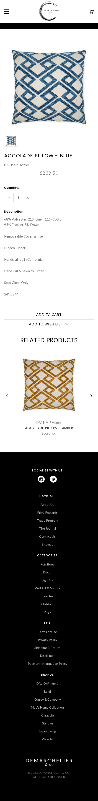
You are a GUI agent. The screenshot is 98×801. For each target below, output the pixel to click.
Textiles (47, 596)
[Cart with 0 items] (91, 11)
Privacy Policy (47, 640)
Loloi (47, 691)
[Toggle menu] (5, 11)
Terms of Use (47, 632)
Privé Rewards (47, 512)
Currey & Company (47, 699)
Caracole (47, 715)
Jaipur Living (47, 731)
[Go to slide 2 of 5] (88, 395)
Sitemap (47, 544)
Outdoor (47, 604)
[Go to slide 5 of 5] (9, 395)
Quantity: (11, 188)
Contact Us (47, 536)
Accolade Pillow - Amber (49, 428)
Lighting (47, 580)
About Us (47, 504)
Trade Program (47, 520)
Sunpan (47, 723)
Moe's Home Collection (47, 707)
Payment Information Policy (47, 663)
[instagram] (41, 479)
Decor (47, 572)
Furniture (47, 564)
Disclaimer (47, 655)
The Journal (47, 528)
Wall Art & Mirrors (47, 588)
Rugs (47, 612)
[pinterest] (53, 479)
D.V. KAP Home (47, 683)
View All (47, 739)
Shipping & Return (47, 648)
